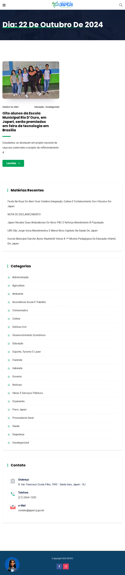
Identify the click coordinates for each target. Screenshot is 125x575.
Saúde (16, 426)
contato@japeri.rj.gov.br (31, 510)
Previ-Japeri (19, 409)
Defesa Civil (19, 326)
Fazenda (17, 360)
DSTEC (70, 558)
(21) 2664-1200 (27, 497)
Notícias (17, 384)
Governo (17, 376)
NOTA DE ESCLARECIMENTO (24, 214)
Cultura (16, 318)
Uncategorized (52, 107)
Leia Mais (11, 163)
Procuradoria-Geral (23, 417)
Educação (39, 107)
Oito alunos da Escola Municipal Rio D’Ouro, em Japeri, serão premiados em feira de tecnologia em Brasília (25, 121)
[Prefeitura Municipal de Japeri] (62, 4)
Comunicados (20, 310)
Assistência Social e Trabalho (29, 302)
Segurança (18, 434)
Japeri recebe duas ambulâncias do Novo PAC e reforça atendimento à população (55, 222)
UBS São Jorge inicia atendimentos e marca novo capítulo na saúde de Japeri (52, 230)
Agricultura (18, 285)
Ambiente (17, 293)
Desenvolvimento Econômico (29, 335)
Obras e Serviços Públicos (27, 393)
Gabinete (17, 368)
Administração (20, 277)
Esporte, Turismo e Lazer (26, 351)
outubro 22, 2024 (10, 107)
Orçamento (18, 401)
